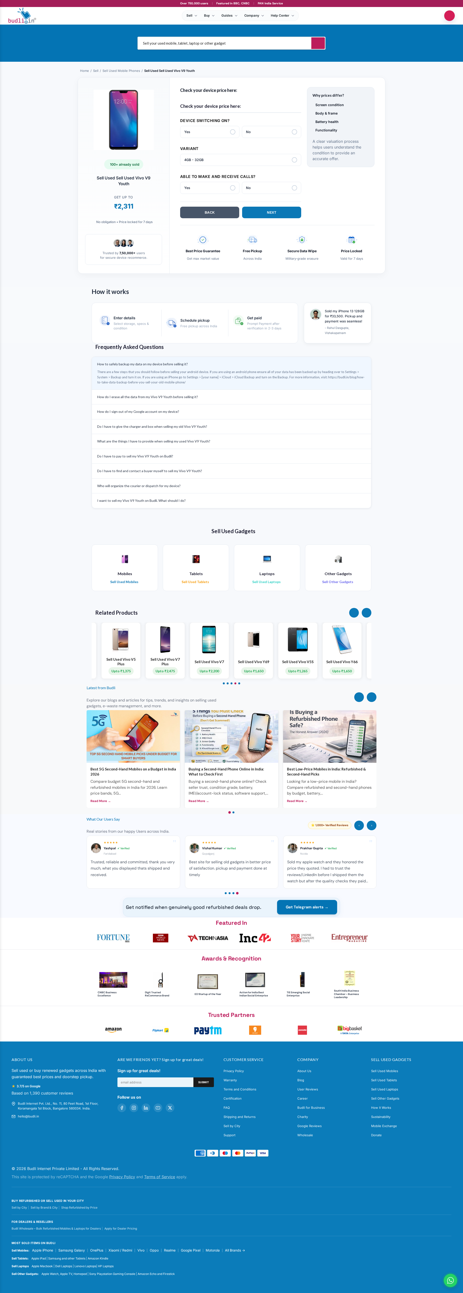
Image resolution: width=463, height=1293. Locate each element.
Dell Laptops (63, 1266)
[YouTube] (158, 1107)
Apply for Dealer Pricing (120, 1228)
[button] (354, 613)
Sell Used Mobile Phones (121, 71)
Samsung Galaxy (71, 1250)
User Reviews (307, 1089)
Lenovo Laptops (85, 1266)
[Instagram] (133, 1107)
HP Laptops (106, 1266)
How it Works (381, 1107)
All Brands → (235, 1250)
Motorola (213, 1250)
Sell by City (232, 1126)
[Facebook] (121, 1107)
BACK (210, 212)
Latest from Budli (101, 687)
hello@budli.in (28, 1116)
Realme (170, 1250)
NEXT (271, 212)
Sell (95, 71)
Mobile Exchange (384, 1126)
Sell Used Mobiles (384, 1071)
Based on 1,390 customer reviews (42, 1093)
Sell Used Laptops (384, 1089)
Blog (300, 1080)
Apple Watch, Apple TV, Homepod (64, 1274)
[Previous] (359, 697)
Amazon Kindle (98, 1258)
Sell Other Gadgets (385, 1098)
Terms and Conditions (240, 1089)
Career (302, 1098)
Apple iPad (38, 1258)
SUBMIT (203, 1082)
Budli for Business (311, 1107)
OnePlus (96, 1250)
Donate (376, 1135)
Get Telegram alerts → (307, 907)
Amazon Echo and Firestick (156, 1274)
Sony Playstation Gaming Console (112, 1274)
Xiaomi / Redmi (120, 1250)
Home (84, 71)
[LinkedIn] (146, 1107)
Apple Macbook (42, 1266)
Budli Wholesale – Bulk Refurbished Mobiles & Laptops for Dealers (56, 1228)
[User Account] (449, 15)
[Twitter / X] (170, 1107)
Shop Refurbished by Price (79, 1207)
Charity (302, 1117)
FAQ (227, 1107)
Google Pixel (190, 1250)
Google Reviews (309, 1126)
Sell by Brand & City (44, 1207)
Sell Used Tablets (384, 1080)
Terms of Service (159, 1176)
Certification (233, 1098)
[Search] (318, 43)
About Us (304, 1071)
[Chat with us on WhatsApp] (450, 1280)
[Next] (371, 697)
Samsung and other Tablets (66, 1258)
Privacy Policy (234, 1071)
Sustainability (380, 1117)
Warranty (230, 1080)
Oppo (154, 1250)
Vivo (140, 1250)
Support (229, 1135)
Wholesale (305, 1135)
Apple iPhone (42, 1250)
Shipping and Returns (240, 1117)
